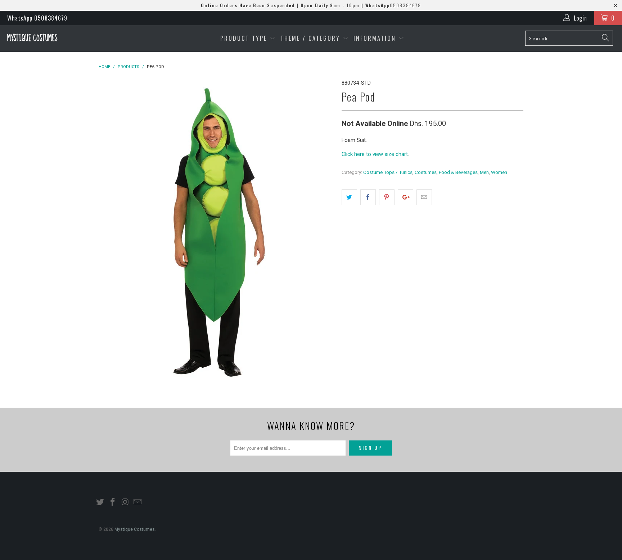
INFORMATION (375, 38)
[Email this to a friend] (424, 197)
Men (484, 172)
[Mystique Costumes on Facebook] (113, 502)
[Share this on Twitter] (349, 197)
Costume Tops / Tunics (388, 172)
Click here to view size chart (375, 154)
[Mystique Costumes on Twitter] (100, 502)
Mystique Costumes (32, 38)
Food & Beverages (458, 172)
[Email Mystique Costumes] (137, 502)
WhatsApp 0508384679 (37, 18)
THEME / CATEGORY (310, 38)
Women (499, 172)
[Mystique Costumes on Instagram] (125, 502)
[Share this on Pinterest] (387, 197)
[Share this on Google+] (405, 197)
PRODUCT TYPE (245, 38)
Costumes (426, 172)
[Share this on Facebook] (368, 197)
